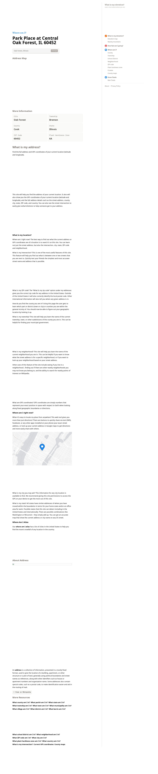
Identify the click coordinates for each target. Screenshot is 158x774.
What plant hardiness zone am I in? (27, 741)
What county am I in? (21, 702)
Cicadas (110, 70)
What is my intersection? (22, 744)
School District (113, 59)
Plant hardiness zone (115, 67)
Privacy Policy (115, 86)
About (107, 86)
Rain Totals (111, 80)
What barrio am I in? (57, 709)
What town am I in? (41, 706)
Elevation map (112, 39)
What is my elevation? (116, 36)
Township (111, 56)
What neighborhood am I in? (48, 734)
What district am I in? (39, 709)
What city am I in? (39, 738)
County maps (59, 744)
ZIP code (111, 64)
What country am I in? (51, 741)
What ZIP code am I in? (21, 738)
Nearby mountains (114, 42)
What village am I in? (21, 709)
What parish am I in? (39, 702)
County (110, 53)
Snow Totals (112, 77)
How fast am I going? (115, 46)
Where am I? (112, 50)
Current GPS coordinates (44, 744)
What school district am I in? (24, 734)
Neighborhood (113, 62)
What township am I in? (22, 706)
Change (54, 51)
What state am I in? (56, 702)
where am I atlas (23, 527)
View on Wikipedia (23, 692)
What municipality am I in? (60, 706)
